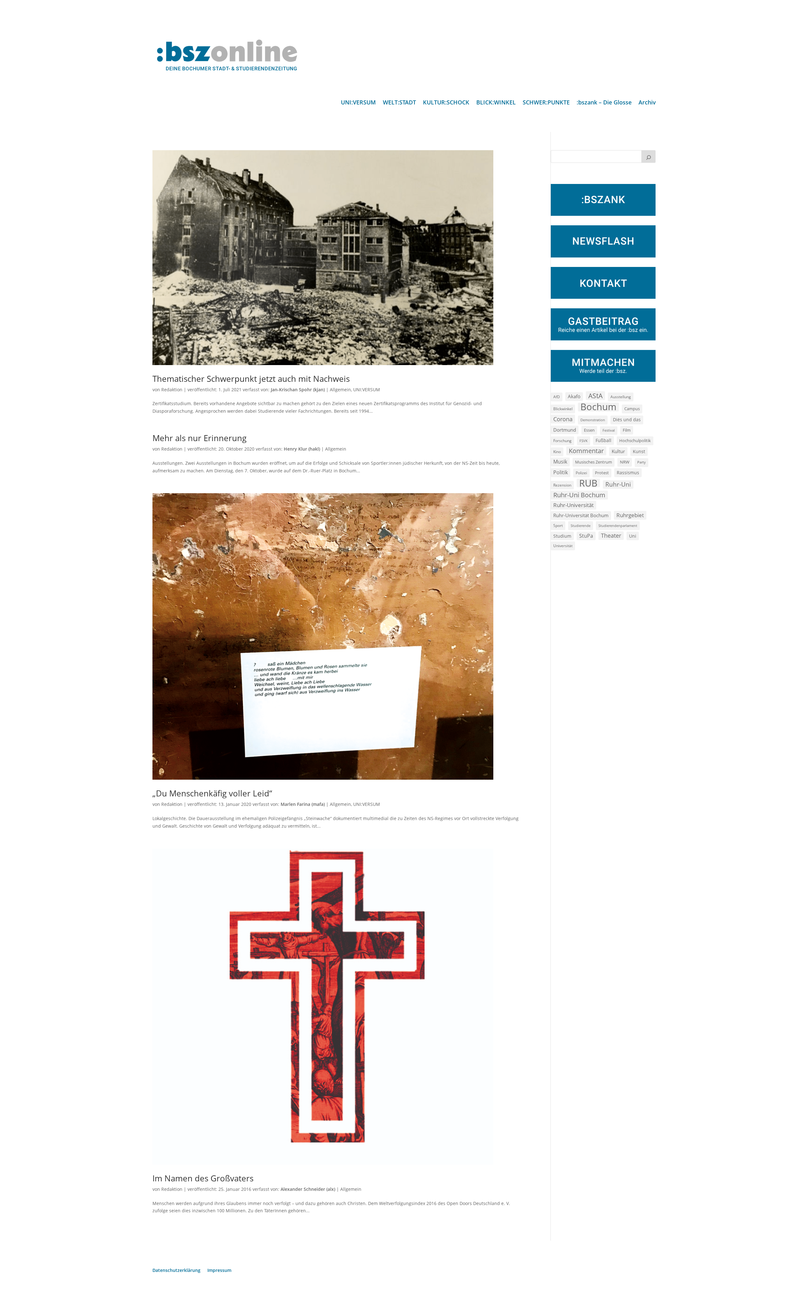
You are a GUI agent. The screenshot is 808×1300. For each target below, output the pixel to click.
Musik (560, 461)
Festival (609, 430)
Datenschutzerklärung (176, 1270)
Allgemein (340, 390)
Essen (589, 430)
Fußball (603, 440)
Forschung (562, 440)
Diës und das (627, 420)
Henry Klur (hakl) (302, 449)
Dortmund (564, 430)
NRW (624, 462)
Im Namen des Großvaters (202, 1178)
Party (641, 462)
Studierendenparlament (617, 525)
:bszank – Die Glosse (604, 103)
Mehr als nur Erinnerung (199, 438)
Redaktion (171, 390)
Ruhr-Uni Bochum (579, 495)
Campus (632, 408)
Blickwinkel (563, 408)
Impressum (219, 1270)
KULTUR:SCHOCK (446, 103)
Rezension (562, 485)
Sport (558, 525)
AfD (556, 396)
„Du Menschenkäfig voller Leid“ (212, 793)
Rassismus (628, 473)
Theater (611, 535)
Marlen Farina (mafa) (303, 804)
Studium (562, 536)
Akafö (574, 396)
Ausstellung (620, 396)
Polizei (581, 472)
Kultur (618, 451)
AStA (595, 395)
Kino (557, 451)
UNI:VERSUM (358, 103)
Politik (560, 472)
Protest (602, 473)
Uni (632, 536)
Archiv (647, 103)
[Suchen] (648, 156)
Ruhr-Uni (618, 484)
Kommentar (586, 450)
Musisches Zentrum (593, 462)
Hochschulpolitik (635, 440)
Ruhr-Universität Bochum (581, 515)
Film (627, 430)
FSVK (583, 440)
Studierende (581, 525)
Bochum (598, 407)
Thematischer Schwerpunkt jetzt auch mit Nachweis (251, 378)
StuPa (586, 535)
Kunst (639, 451)
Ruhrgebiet (630, 515)
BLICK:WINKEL (496, 103)
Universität (563, 545)
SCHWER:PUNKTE (546, 103)
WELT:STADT (399, 103)
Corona (563, 419)
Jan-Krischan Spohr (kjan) (298, 390)
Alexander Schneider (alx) (308, 1189)
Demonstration (592, 419)
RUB (588, 483)
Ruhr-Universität (573, 505)
